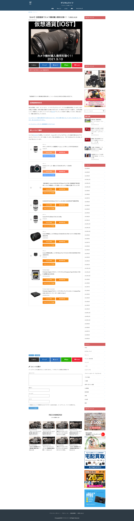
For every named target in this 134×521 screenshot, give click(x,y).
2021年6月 (87, 290)
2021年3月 (87, 301)
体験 (52, 8)
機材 (72, 8)
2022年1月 (87, 264)
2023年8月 (87, 194)
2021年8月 (87, 283)
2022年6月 (87, 246)
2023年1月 (87, 220)
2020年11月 (87, 316)
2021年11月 (87, 272)
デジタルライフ (67, 3)
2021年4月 (87, 297)
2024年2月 (87, 175)
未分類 (86, 399)
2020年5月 (87, 338)
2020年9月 (87, 323)
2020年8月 (87, 327)
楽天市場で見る (62, 152)
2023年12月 (87, 179)
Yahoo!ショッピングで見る (49, 155)
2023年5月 (87, 205)
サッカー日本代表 (89, 358)
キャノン (59, 8)
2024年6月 (87, 168)
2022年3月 (87, 257)
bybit (52, 111)
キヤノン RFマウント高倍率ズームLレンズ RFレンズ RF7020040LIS (60, 146)
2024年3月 (87, 172)
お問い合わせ (80, 513)
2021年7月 (87, 286)
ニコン (66, 8)
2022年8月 (87, 238)
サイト (30, 399)
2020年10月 (87, 320)
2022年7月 (87, 242)
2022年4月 (87, 253)
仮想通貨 (38, 355)
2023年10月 (87, 187)
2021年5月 (87, 294)
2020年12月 (87, 312)
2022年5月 (87, 249)
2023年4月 (87, 209)
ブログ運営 (87, 377)
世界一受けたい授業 (89, 384)
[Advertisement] (55, 84)
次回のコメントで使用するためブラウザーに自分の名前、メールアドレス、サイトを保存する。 (53, 405)
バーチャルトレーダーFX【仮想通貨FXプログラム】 (42, 124)
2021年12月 (87, 268)
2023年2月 (87, 216)
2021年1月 (87, 309)
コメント (31, 373)
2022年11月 (87, 227)
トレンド (87, 362)
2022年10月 (87, 231)
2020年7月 (87, 331)
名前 (30, 387)
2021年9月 (87, 279)
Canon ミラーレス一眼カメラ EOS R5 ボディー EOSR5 (57, 165)
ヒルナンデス (88, 369)
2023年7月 (87, 198)
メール (31, 393)
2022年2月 (87, 260)
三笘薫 (86, 381)
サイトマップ (79, 8)
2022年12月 (87, 224)
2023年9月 (87, 190)
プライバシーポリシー (55, 513)
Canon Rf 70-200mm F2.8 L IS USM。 (52, 216)
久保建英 (87, 388)
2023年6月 (87, 201)
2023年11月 (87, 183)
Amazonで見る (49, 152)
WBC (86, 347)
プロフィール (65, 513)
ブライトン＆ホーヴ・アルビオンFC (93, 373)
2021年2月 (87, 305)
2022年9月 (87, 235)
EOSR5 (35, 135)
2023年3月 (87, 212)
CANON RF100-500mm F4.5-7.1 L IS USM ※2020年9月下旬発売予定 (61, 201)
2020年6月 (87, 334)
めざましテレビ (88, 351)
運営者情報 (73, 513)
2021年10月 (87, 275)
